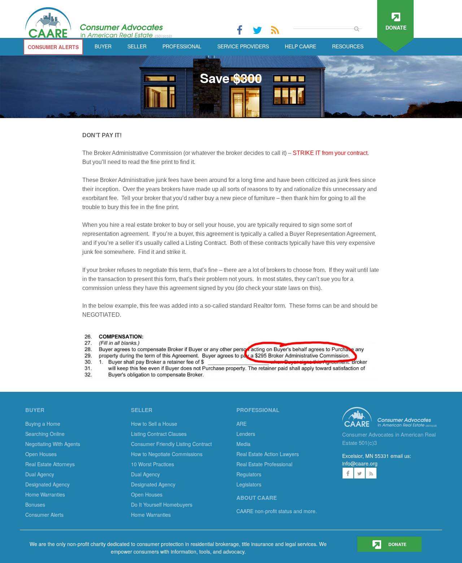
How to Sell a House (154, 423)
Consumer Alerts (44, 514)
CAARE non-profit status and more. (277, 511)
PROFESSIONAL (181, 46)
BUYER (103, 46)
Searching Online (45, 433)
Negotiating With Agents (52, 443)
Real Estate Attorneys (50, 464)
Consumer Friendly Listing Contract (171, 443)
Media (243, 443)
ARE (241, 423)
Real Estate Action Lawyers (267, 454)
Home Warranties (45, 494)
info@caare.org (360, 463)
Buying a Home (42, 423)
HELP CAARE (300, 46)
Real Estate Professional (264, 464)
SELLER (137, 46)
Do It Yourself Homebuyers (161, 504)
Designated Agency (47, 484)
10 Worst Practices (152, 464)
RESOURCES (347, 46)
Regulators (248, 474)
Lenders (245, 433)
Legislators (248, 484)
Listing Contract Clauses (159, 433)
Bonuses (35, 504)
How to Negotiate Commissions (166, 454)
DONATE (396, 544)
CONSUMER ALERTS (53, 47)
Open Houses (41, 454)
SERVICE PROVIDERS (243, 46)
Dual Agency (39, 474)
